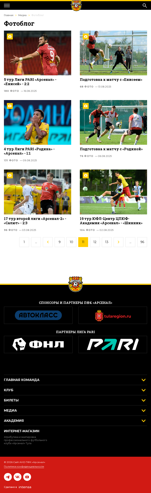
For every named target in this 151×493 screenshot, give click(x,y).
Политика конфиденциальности (24, 466)
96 (142, 242)
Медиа (22, 15)
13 (106, 242)
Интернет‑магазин (21, 431)
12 (95, 242)
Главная (8, 15)
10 (71, 242)
